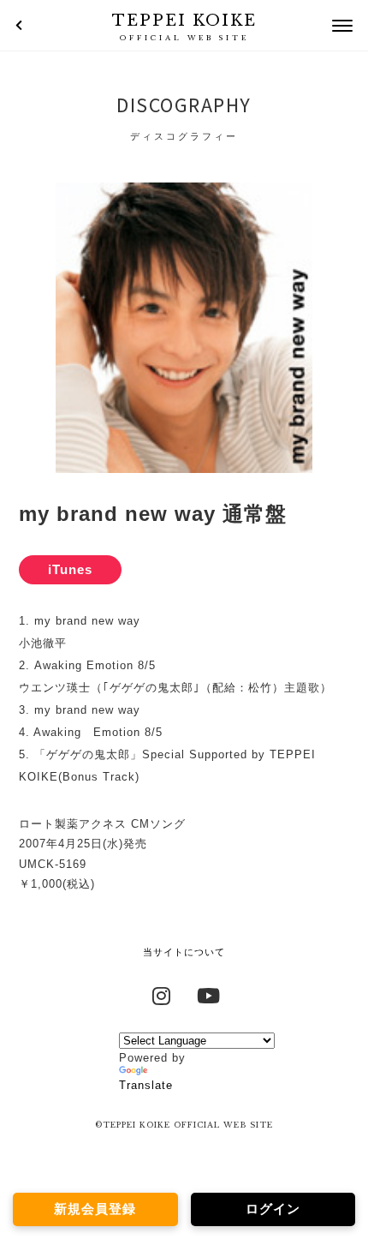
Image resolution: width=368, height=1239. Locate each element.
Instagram (161, 994)
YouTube (207, 994)
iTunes (70, 569)
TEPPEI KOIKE (184, 26)
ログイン (273, 1208)
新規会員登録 (95, 1208)
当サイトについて (184, 952)
